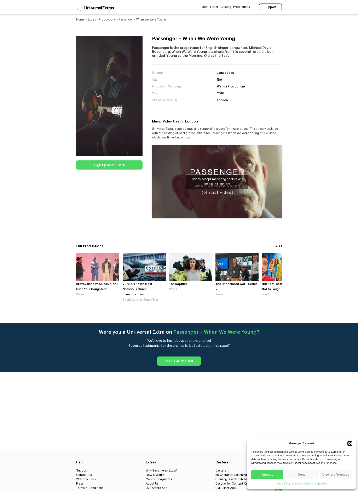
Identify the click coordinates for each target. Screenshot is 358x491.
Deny (301, 474)
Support (270, 7)
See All (277, 246)
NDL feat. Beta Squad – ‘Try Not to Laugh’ (250, 287)
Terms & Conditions (89, 488)
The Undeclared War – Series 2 (206, 287)
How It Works (155, 475)
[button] (350, 443)
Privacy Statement (302, 483)
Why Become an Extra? (161, 470)
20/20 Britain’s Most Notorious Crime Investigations (106, 289)
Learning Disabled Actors (232, 479)
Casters (220, 470)
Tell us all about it (179, 361)
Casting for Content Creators (235, 483)
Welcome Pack (86, 479)
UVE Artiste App (156, 488)
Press (79, 483)
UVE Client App (225, 488)
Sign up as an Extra (109, 165)
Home (80, 19)
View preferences (335, 474)
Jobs (205, 7)
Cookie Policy (282, 483)
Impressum (321, 483)
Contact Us (84, 475)
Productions (241, 7)
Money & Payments (159, 479)
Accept (267, 474)
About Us (152, 483)
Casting (226, 7)
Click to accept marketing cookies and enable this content (216, 181)
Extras (214, 7)
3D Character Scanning (231, 475)
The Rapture (147, 284)
